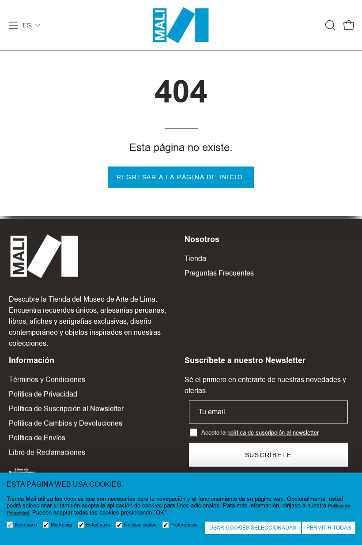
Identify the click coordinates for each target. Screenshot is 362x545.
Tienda (195, 259)
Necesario (26, 525)
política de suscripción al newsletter (273, 432)
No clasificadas (140, 525)
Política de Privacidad (43, 394)
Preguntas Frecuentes (219, 273)
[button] (329, 25)
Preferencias (184, 525)
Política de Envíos (37, 438)
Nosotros (202, 239)
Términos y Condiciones (47, 380)
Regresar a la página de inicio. (181, 177)
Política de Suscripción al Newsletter (66, 409)
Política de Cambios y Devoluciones (65, 423)
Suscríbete (268, 454)
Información (31, 360)
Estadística (98, 525)
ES (27, 25)
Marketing (61, 525)
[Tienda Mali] (181, 25)
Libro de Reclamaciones (47, 452)
